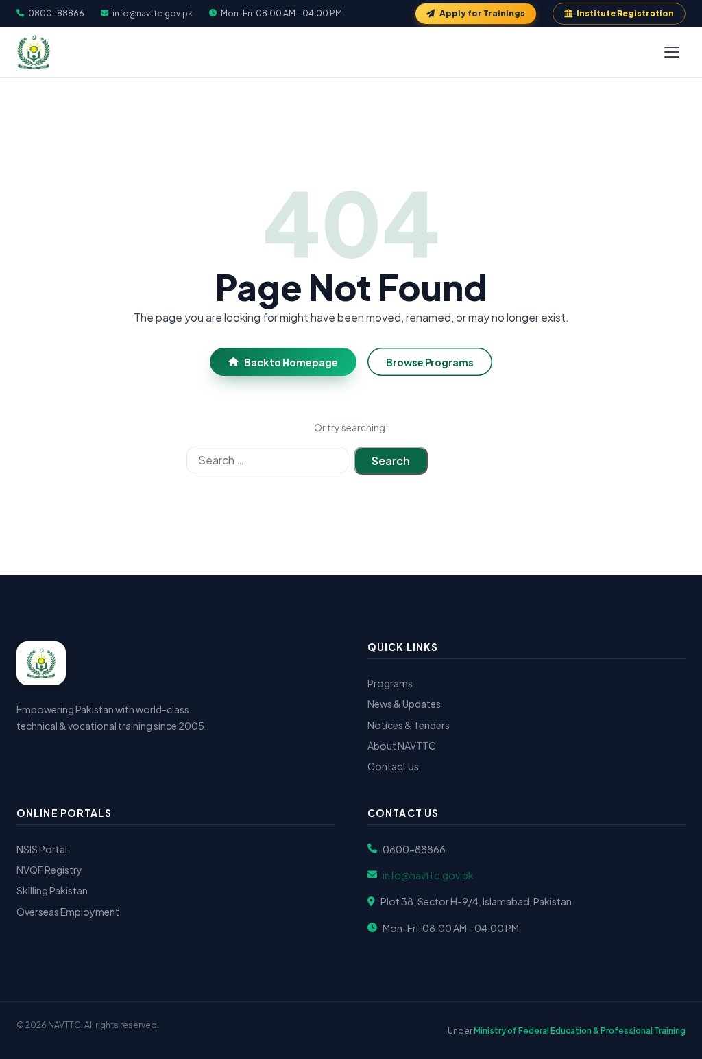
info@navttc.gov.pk (152, 13)
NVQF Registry (49, 870)
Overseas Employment (67, 911)
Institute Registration (625, 13)
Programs (390, 683)
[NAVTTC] (33, 52)
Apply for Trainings (482, 13)
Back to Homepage (291, 362)
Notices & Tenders (408, 725)
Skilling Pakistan (52, 890)
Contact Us (393, 766)
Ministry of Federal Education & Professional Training (580, 1030)
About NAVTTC (401, 745)
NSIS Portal (41, 849)
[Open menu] (672, 52)
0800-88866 (56, 13)
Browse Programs (430, 362)
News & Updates (404, 704)
